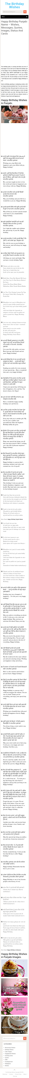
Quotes (7, 1057)
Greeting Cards (9, 1055)
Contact (11, 1074)
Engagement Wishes (10, 1053)
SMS (6, 1059)
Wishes (7, 1065)
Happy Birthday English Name (15, 519)
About (24, 1074)
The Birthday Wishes (14, 5)
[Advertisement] (14, 50)
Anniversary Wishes (10, 1047)
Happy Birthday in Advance (14, 950)
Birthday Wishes (9, 1049)
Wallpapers (8, 1063)
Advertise (5, 1074)
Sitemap (15, 1076)
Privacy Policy (18, 1074)
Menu (3, 16)
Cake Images (8, 1051)
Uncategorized (9, 1061)
